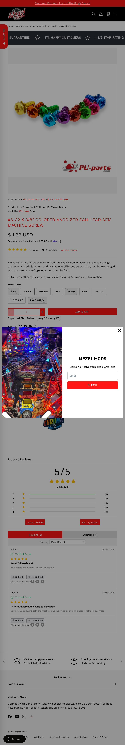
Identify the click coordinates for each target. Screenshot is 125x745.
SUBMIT (92, 385)
